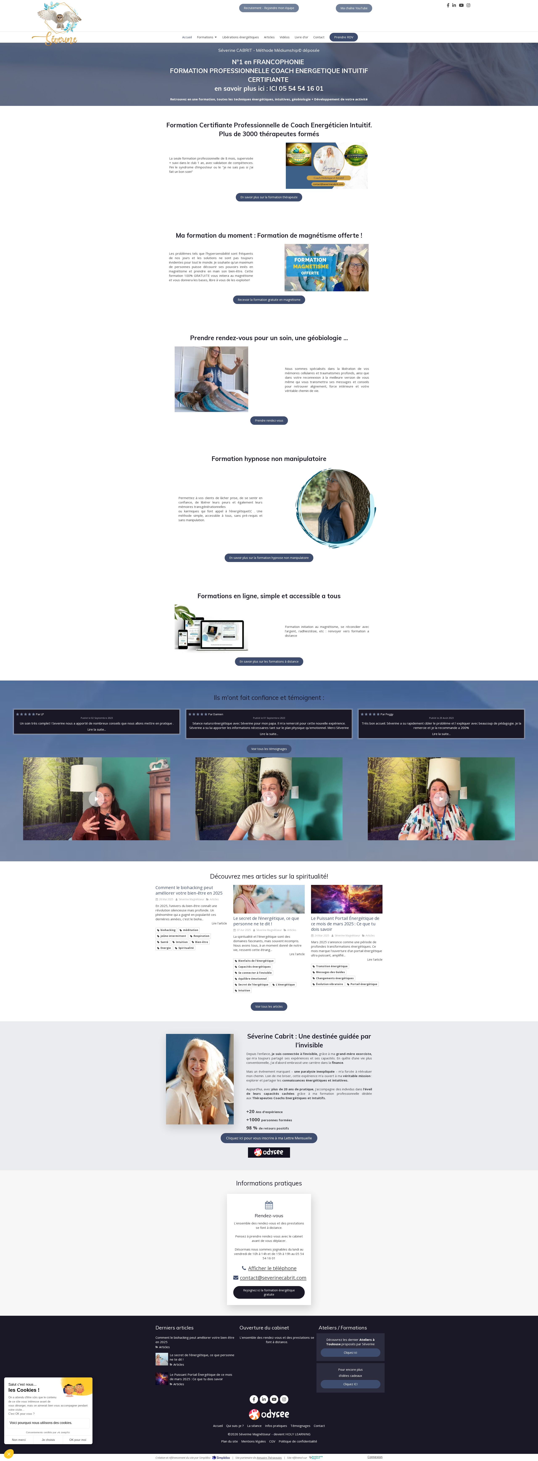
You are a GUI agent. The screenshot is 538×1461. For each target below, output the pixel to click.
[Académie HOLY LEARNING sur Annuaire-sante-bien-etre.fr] (316, 1457)
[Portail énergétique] (346, 899)
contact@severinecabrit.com (273, 1277)
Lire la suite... (96, 729)
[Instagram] (468, 6)
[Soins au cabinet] (211, 379)
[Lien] (327, 267)
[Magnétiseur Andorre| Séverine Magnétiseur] (56, 24)
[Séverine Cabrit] (269, 899)
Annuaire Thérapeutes (269, 1458)
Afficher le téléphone (272, 1268)
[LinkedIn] (454, 6)
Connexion (375, 1457)
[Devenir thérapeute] (327, 166)
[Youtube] (461, 6)
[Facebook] (448, 6)
